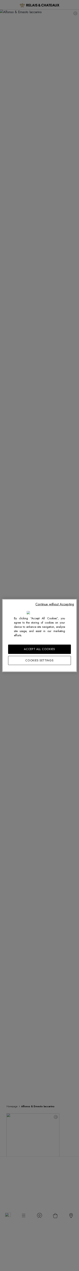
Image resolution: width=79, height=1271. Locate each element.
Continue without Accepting (54, 604)
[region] (39, 635)
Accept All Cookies (39, 649)
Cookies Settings (39, 660)
